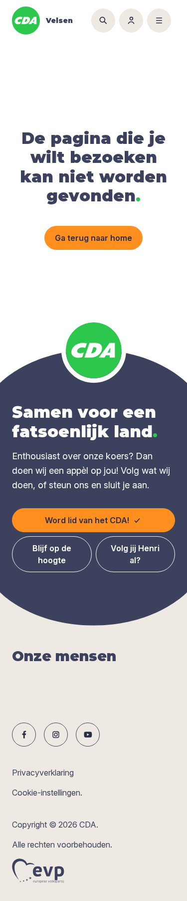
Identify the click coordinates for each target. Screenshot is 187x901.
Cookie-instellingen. (47, 793)
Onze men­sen (64, 656)
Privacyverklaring (43, 773)
